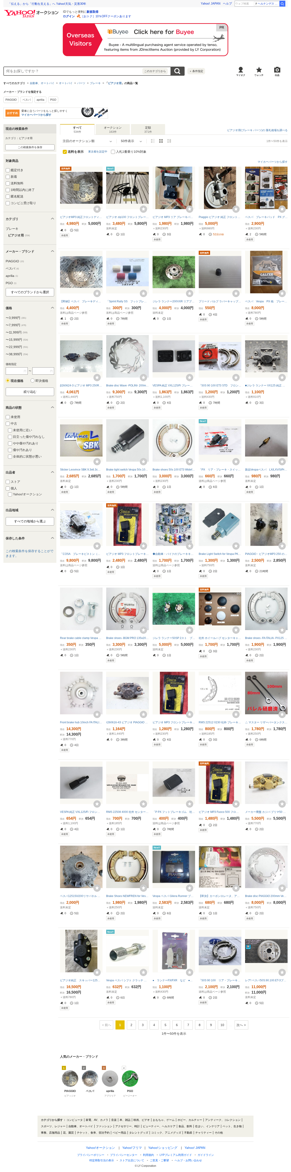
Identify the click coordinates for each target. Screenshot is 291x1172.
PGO (53, 99)
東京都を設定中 (97, 151)
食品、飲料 (185, 1126)
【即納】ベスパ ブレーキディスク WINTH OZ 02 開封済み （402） (81, 301)
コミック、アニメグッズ (166, 1132)
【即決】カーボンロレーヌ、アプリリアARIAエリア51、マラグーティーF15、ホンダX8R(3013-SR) (220, 896)
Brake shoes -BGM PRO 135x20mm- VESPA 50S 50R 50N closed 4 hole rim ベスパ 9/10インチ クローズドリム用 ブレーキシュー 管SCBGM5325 (127, 638)
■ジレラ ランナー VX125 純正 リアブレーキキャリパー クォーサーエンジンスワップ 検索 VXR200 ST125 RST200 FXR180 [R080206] (266, 385)
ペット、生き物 (232, 1126)
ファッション (104, 1126)
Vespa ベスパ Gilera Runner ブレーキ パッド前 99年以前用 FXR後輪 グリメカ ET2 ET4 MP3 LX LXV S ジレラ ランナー (174, 896)
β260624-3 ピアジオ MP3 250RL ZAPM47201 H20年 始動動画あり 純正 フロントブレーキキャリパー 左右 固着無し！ (81, 385)
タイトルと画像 (153, 141)
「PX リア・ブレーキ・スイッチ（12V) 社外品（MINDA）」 (220, 469)
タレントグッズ (138, 1132)
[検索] (282, 4)
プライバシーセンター (123, 1155)
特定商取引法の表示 (101, 1160)
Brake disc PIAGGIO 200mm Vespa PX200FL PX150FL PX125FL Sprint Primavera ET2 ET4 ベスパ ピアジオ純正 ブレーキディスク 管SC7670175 (266, 896)
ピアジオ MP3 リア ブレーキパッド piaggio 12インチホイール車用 (174, 217)
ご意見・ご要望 (159, 1160)
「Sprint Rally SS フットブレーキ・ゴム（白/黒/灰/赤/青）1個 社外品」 (127, 301)
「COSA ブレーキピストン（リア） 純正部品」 (81, 554)
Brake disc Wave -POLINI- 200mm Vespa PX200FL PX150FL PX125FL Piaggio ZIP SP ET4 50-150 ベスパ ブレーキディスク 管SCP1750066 (127, 385)
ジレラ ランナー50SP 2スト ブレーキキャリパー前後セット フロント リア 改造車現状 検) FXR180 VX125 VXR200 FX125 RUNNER (174, 638)
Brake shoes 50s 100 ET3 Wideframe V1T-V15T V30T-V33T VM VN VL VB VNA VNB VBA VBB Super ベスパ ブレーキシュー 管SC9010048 (174, 469)
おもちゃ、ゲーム (164, 1120)
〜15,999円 (17, 339)
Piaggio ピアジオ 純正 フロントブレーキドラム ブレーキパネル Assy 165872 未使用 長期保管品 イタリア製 (220, 217)
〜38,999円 (17, 354)
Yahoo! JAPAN (210, 3)
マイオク (240, 75)
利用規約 (148, 1155)
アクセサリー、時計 (127, 1126)
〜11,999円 (17, 332)
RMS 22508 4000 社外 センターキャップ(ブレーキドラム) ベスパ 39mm (127, 812)
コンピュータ (74, 1120)
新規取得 (92, 11)
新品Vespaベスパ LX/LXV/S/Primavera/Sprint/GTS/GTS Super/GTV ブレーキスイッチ (266, 469)
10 (222, 1025)
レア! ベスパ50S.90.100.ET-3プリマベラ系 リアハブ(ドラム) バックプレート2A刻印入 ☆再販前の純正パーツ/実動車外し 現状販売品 (266, 980)
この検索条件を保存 (30, 147)
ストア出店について (132, 1160)
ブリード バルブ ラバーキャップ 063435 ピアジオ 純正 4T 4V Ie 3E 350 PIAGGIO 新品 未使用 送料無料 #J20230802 (220, 301)
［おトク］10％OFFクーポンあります (106, 16)
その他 (219, 1132)
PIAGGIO (11, 99)
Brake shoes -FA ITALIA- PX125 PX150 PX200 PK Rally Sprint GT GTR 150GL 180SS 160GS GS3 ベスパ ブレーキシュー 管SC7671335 (266, 638)
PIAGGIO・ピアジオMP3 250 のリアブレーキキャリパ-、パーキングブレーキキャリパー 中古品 (266, 554)
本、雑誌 (125, 1120)
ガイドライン (206, 1155)
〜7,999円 (16, 325)
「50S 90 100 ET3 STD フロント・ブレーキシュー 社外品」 (220, 385)
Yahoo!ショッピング (162, 1147)
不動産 (188, 1132)
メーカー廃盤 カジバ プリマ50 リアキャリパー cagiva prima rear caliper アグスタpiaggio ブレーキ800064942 (266, 812)
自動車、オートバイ (42, 83)
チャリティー (203, 1132)
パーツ (81, 83)
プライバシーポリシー (90, 1155)
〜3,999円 (16, 318)
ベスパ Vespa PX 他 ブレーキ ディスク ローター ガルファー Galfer (266, 301)
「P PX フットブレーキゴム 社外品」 (174, 812)
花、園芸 (68, 1132)
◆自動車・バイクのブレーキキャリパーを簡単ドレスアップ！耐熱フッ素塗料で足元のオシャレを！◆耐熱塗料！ (174, 554)
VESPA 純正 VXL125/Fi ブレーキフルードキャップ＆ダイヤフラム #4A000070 (174, 385)
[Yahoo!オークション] (32, 11)
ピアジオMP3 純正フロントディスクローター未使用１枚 (81, 217)
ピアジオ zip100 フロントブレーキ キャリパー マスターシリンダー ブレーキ (127, 217)
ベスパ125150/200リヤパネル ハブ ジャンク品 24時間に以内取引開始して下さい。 (81, 896)
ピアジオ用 (115, 83)
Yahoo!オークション (100, 1147)
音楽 (114, 1120)
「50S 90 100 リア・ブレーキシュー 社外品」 (220, 980)
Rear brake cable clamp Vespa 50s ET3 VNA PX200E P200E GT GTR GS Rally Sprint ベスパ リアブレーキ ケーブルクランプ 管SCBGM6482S (81, 638)
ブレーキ (95, 83)
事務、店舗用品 (50, 1132)
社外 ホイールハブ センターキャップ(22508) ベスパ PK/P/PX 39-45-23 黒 (220, 638)
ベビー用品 (119, 1132)
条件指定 (196, 71)
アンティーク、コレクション (223, 1120)
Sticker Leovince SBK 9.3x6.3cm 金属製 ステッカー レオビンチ (81, 469)
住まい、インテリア (207, 1126)
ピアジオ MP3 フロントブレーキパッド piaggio (174, 722)
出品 (277, 75)
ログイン (69, 16)
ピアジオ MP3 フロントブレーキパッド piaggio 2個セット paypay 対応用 (127, 554)
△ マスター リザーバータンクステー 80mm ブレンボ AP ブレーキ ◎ (266, 722)
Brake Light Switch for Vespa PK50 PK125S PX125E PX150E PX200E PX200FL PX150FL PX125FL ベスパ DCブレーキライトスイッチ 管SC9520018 (220, 554)
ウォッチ (258, 75)
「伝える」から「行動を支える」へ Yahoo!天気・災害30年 (47, 3)
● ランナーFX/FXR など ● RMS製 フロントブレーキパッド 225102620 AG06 (174, 980)
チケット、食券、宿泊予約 (93, 1132)
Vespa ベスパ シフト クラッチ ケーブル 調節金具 (127, 980)
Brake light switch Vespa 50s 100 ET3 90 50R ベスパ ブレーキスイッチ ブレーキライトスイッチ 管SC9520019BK (127, 469)
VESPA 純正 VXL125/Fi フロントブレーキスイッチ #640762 (81, 812)
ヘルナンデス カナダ (268, 3)
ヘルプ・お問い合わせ (188, 1160)
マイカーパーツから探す (36, 114)
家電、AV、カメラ (97, 1120)
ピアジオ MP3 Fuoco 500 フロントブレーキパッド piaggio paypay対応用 (220, 812)
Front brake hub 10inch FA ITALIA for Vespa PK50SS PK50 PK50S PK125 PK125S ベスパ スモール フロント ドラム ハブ (81, 722)
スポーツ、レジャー (53, 1126)
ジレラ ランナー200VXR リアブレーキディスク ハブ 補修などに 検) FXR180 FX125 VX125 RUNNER (174, 301)
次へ (239, 1025)
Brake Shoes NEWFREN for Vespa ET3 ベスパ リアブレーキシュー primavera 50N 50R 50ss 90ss (127, 896)
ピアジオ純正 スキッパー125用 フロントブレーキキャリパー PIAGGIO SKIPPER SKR (81, 980)
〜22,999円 (17, 347)
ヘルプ (227, 3)
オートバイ (66, 83)
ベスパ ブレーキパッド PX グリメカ (266, 217)
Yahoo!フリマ (132, 1147)
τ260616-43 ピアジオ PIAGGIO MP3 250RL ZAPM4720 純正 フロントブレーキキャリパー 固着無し (127, 722)
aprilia (40, 99)
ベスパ (27, 99)
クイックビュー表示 (169, 141)
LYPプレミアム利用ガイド (176, 1155)
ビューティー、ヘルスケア (159, 1126)
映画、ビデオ (141, 1120)
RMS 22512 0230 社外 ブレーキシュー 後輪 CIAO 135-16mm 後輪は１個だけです (220, 722)
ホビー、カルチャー (190, 1120)
